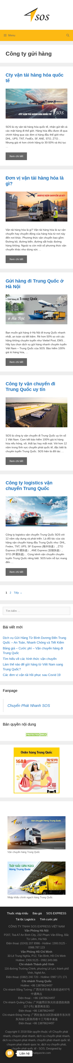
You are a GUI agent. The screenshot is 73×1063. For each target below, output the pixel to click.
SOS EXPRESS (56, 913)
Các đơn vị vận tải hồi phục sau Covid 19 (31, 675)
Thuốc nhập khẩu (17, 913)
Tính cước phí (48, 919)
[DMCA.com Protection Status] (36, 735)
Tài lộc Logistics (25, 919)
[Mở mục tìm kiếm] (68, 35)
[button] (9, 1053)
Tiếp (18, 592)
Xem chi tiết (18, 157)
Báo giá (37, 913)
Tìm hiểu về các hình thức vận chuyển (30, 659)
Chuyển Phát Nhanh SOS (28, 705)
